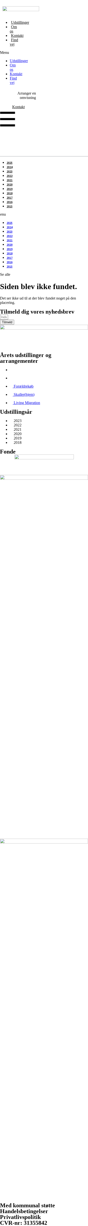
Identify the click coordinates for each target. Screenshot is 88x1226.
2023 (9, 171)
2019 (9, 189)
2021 (9, 180)
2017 (9, 197)
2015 (9, 206)
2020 (9, 184)
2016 (9, 202)
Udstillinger (20, 22)
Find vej (14, 42)
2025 (9, 162)
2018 (9, 193)
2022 (9, 176)
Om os (13, 29)
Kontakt (17, 35)
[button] (1, 52)
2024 (9, 167)
